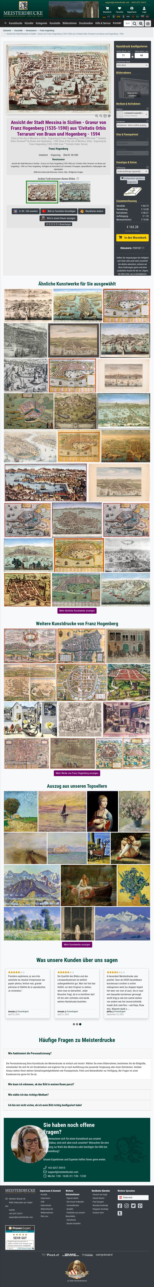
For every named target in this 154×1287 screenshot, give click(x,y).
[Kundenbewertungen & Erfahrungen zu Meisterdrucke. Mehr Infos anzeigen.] (20, 1237)
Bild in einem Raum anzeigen (60, 218)
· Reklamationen (46, 1212)
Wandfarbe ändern (93, 211)
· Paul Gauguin (98, 1202)
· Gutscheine (71, 1220)
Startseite (7, 30)
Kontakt (117, 23)
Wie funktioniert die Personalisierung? (30, 1053)
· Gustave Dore (98, 1212)
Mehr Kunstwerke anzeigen (77, 944)
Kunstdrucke (15, 23)
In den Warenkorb (134, 237)
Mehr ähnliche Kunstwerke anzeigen (77, 610)
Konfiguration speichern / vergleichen (134, 180)
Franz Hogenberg (47, 30)
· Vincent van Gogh (99, 1194)
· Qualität (69, 1209)
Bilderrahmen (70, 23)
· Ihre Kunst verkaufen (75, 1202)
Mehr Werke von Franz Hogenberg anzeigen (77, 773)
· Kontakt (43, 1194)
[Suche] (134, 23)
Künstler (29, 23)
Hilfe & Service (103, 23)
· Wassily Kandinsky (100, 1205)
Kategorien (41, 23)
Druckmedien (86, 23)
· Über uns (44, 1216)
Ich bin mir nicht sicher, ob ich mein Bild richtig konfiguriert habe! (45, 1105)
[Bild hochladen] (148, 23)
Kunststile (55, 23)
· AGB (42, 1202)
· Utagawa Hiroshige (100, 1209)
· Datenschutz (45, 1205)
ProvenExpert (22, 1011)
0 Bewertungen (64, 224)
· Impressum (45, 1198)
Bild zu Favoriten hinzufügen (60, 211)
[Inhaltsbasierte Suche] (141, 23)
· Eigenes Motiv (72, 1198)
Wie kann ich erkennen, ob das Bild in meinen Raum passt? (41, 1084)
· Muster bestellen (73, 1223)
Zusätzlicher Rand (123, 62)
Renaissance (31, 30)
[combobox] (132, 65)
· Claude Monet (98, 1198)
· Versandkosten (72, 1205)
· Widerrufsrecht (46, 1209)
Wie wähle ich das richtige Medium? (28, 1094)
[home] (5, 23)
